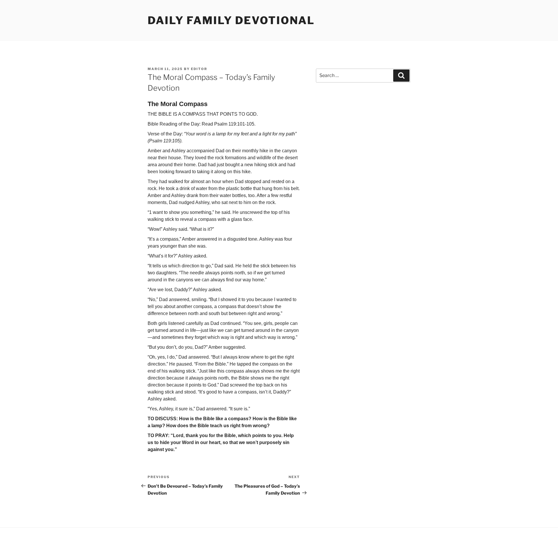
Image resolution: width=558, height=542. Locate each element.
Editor (199, 69)
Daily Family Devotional (231, 20)
